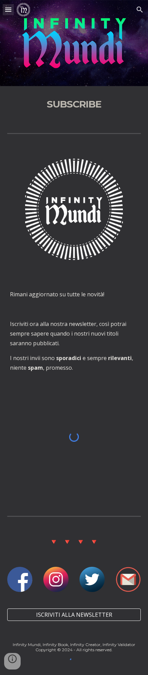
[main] (74, 104)
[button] (8, 9)
